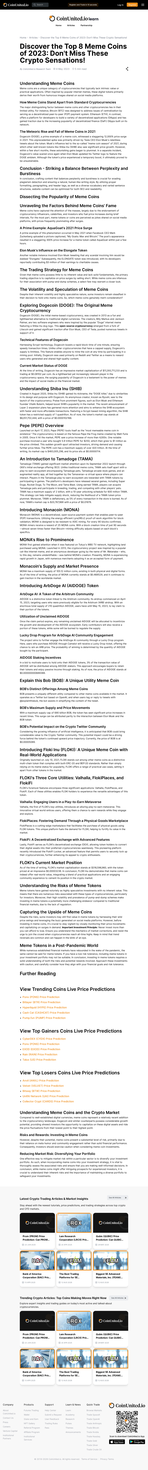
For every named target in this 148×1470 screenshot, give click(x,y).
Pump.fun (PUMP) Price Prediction (44, 1017)
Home (58, 25)
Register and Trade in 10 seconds (83, 5)
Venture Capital (10, 1431)
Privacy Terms (107, 1459)
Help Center (50, 1410)
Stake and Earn (31, 1419)
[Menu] (143, 5)
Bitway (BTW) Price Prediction (41, 1090)
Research (70, 1419)
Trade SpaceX (93, 1414)
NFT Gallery (29, 1423)
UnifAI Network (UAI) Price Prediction (46, 1096)
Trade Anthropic (94, 1423)
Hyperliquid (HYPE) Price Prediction (45, 1007)
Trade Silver (92, 1445)
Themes (69, 1427)
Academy (70, 1414)
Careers (6, 1426)
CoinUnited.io (15, 5)
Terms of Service (89, 1459)
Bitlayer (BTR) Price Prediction (41, 1002)
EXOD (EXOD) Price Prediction (41, 1049)
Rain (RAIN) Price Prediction (40, 1054)
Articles (71, 25)
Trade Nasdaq (93, 1436)
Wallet (26, 1414)
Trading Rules (51, 1423)
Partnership (86, 25)
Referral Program (32, 1427)
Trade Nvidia (93, 1432)
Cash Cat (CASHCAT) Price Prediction (46, 1012)
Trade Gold (92, 1441)
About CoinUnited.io (9, 1412)
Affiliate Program (32, 1432)
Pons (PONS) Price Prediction (41, 997)
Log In (120, 5)
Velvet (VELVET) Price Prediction (43, 1085)
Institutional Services (29, 1438)
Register (132, 4)
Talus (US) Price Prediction (39, 1059)
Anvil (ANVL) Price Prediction (41, 1080)
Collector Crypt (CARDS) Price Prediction (48, 1101)
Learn (68, 1410)
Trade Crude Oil (94, 1449)
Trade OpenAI (93, 1419)
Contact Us (8, 1418)
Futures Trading (31, 1410)
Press (5, 1422)
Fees (47, 1427)
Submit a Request (53, 1414)
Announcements (73, 1432)
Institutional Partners (8, 1437)
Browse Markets (94, 1410)
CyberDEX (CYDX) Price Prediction (44, 1038)
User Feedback (52, 1419)
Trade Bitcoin (93, 1427)
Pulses (69, 1423)
